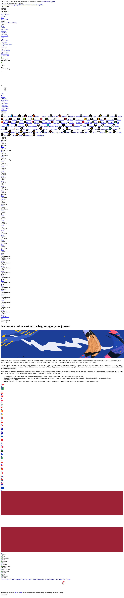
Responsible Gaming (43, 579)
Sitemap (68, 579)
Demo (2, 142)
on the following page (48, 1)
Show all (3, 199)
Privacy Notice (53, 579)
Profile (3, 23)
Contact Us (4, 47)
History (15, 23)
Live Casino (8, 5)
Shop (38, 5)
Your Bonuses (9, 23)
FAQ (2, 45)
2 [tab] (5, 90)
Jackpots (14, 5)
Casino (3, 5)
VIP (41, 5)
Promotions (26, 5)
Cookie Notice (62, 579)
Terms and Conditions (31, 579)
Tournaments (33, 5)
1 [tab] (5, 88)
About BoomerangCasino (17, 579)
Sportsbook (20, 5)
